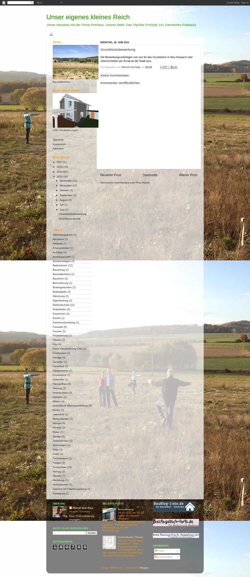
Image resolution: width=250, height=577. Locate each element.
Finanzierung (60, 335)
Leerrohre (58, 414)
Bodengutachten (62, 287)
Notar (56, 432)
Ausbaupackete (62, 256)
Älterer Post (188, 175)
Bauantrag (59, 269)
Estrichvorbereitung (64, 322)
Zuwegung (59, 493)
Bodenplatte (60, 291)
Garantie (58, 362)
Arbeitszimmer (61, 248)
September (66, 195)
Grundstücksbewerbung (73, 214)
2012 (60, 176)
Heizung (57, 388)
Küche (56, 410)
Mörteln (57, 427)
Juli (62, 204)
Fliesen (57, 340)
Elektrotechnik (61, 305)
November (66, 185)
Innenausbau (60, 392)
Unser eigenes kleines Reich (88, 17)
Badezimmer (60, 265)
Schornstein (59, 445)
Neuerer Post (110, 175)
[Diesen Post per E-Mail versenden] (162, 67)
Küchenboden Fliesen (130, 537)
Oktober (65, 190)
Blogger (144, 567)
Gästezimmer (60, 370)
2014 (60, 167)
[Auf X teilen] (169, 67)
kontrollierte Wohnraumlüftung (70, 405)
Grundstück (59, 375)
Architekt (58, 252)
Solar (56, 449)
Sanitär (57, 436)
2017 (60, 162)
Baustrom (58, 278)
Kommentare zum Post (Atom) (132, 182)
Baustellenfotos (61, 274)
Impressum (59, 144)
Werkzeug (58, 480)
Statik (56, 454)
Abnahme (58, 239)
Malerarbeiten (61, 419)
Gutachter (58, 379)
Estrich (57, 318)
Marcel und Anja (83, 508)
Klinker (57, 401)
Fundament (59, 353)
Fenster (57, 331)
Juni (62, 209)
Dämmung (59, 296)
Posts (160, 550)
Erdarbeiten (59, 309)
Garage (57, 357)
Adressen (58, 148)
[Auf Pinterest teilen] (176, 67)
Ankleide (58, 243)
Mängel (57, 423)
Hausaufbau (60, 384)
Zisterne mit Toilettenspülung (69, 489)
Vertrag (57, 471)
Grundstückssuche (70, 218)
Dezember (66, 180)
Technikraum (60, 458)
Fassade (58, 327)
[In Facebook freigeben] (172, 67)
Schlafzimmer (60, 440)
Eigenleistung (60, 300)
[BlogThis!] (165, 67)
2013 (60, 171)
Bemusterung (60, 283)
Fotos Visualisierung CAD (67, 348)
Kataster (57, 397)
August (64, 200)
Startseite (150, 175)
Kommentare (165, 557)
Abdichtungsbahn (63, 234)
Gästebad (58, 366)
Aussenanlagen (62, 261)
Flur (55, 344)
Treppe (57, 462)
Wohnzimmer (60, 484)
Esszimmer (59, 313)
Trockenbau (59, 467)
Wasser (57, 475)
